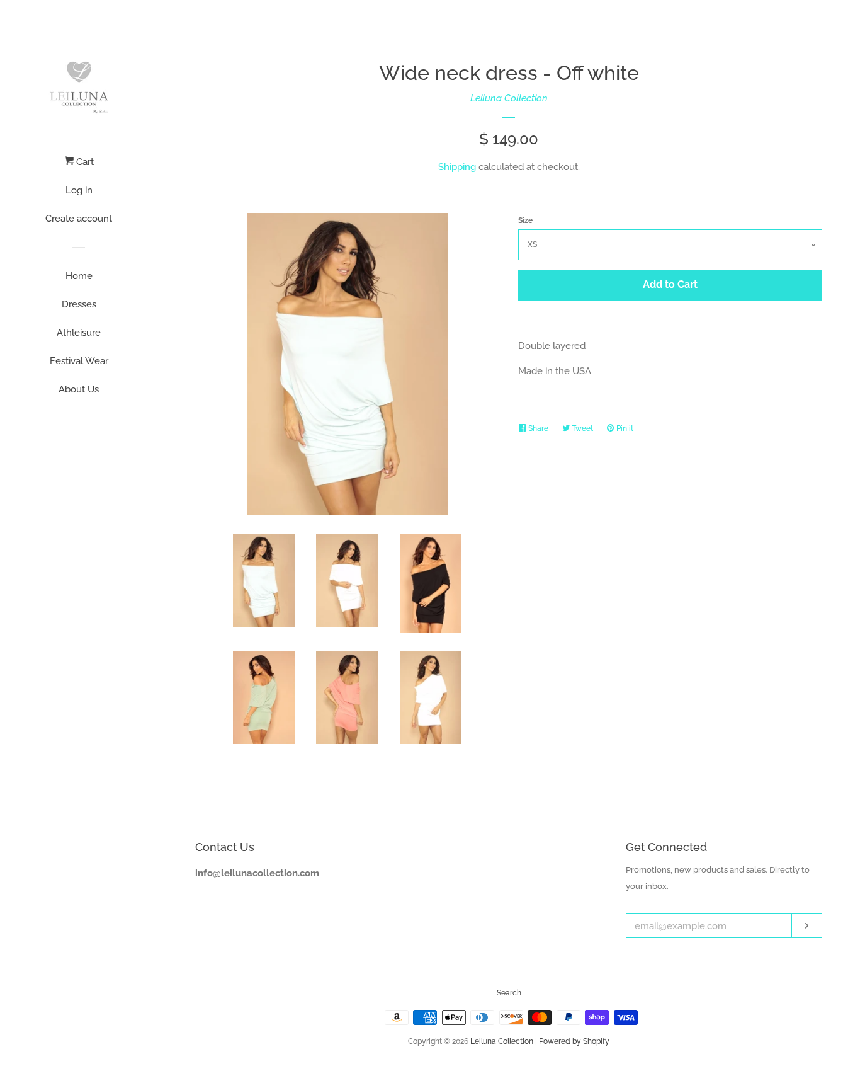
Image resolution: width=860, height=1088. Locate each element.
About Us (79, 389)
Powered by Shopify (574, 1041)
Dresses (79, 304)
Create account (78, 218)
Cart (84, 162)
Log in (79, 190)
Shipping (457, 167)
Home (79, 276)
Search (509, 992)
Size (525, 220)
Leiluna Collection (509, 98)
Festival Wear (79, 361)
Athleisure (79, 332)
